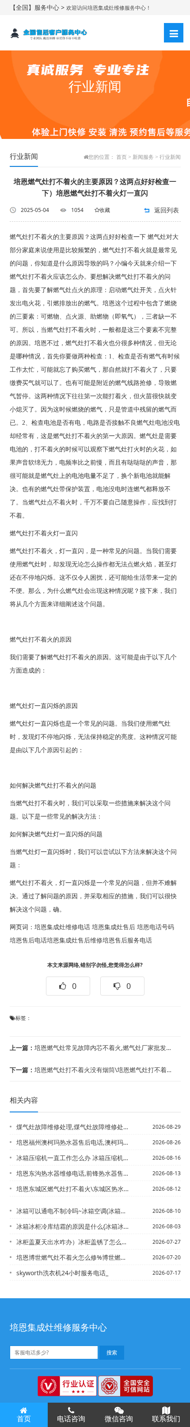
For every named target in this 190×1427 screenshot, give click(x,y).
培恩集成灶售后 (113, 927)
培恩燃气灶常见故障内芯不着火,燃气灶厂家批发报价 (92, 1047)
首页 (121, 157)
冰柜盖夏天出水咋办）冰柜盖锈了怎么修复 (73, 1242)
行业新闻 (170, 157)
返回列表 (166, 210)
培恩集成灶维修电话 (62, 927)
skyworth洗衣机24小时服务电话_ (62, 1273)
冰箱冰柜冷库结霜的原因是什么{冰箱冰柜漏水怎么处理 (73, 1226)
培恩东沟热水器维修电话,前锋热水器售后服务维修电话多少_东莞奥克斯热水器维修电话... (73, 1173)
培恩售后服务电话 (127, 940)
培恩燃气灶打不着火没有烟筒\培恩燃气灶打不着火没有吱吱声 (92, 1069)
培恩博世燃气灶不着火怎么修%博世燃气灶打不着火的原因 (73, 1257)
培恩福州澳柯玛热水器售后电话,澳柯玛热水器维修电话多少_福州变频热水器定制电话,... (73, 1142)
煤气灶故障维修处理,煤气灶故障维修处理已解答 (73, 1127)
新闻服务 (143, 157)
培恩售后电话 (28, 940)
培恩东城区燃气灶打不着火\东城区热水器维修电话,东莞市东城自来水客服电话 (73, 1189)
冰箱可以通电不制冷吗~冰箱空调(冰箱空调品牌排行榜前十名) (73, 1211)
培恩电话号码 (155, 927)
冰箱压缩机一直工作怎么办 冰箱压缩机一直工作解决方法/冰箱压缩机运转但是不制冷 (73, 1158)
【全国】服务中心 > (38, 7)
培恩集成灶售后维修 (75, 940)
